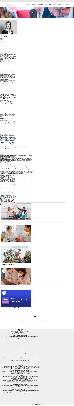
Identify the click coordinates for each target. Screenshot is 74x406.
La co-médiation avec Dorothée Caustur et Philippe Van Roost (10, 307)
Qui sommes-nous (32, 4)
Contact (67, 4)
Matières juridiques (48, 4)
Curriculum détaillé (3, 138)
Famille (2, 195)
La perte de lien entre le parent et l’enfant (7, 264)
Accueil (28, 4)
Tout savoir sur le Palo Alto (5, 242)
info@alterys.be (25, 333)
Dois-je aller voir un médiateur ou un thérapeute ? (8, 221)
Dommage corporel (3, 194)
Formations (59, 4)
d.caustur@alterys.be (3, 36)
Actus (63, 4)
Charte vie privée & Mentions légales (37, 404)
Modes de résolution (40, 4)
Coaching (55, 4)
